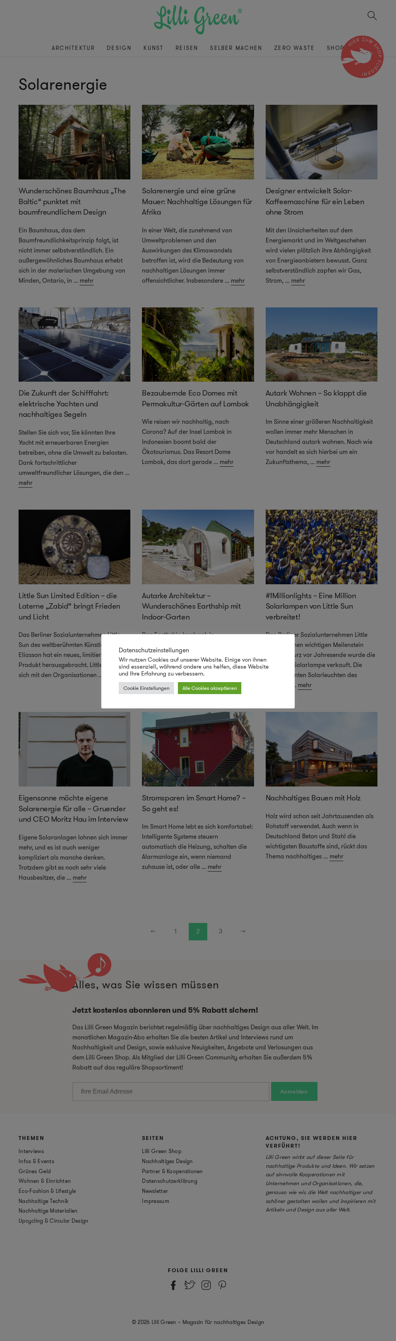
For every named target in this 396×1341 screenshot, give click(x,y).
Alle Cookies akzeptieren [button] (210, 688)
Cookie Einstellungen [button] (146, 688)
